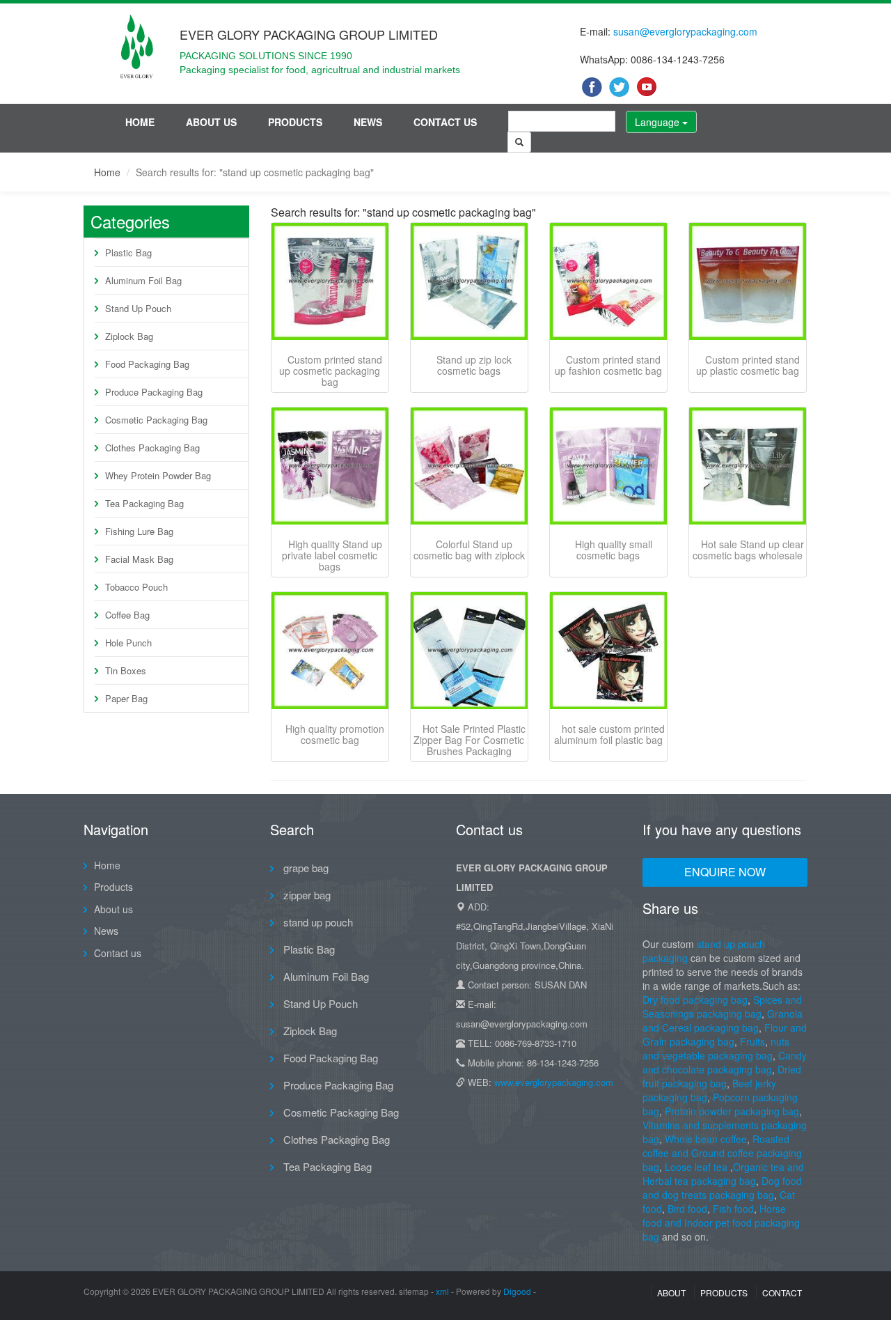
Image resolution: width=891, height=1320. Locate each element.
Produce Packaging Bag (154, 391)
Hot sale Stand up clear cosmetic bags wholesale (748, 549)
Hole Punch (128, 642)
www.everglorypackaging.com (553, 1082)
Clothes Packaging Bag (152, 447)
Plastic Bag (128, 252)
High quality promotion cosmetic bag (334, 734)
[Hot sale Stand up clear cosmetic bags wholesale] (747, 466)
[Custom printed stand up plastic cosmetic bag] (747, 281)
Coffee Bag (127, 614)
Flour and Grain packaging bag (724, 1034)
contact (782, 1292)
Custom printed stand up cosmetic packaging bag (330, 370)
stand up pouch (317, 922)
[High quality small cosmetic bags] (608, 466)
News (368, 122)
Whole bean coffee (706, 1139)
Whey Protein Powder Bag (158, 475)
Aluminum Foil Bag (143, 280)
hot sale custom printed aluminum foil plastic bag (609, 734)
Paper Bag (126, 698)
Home (140, 122)
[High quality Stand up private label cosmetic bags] (329, 466)
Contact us (445, 122)
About (671, 1292)
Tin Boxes (125, 670)
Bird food (687, 1209)
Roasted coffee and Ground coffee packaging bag (722, 1153)
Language (658, 122)
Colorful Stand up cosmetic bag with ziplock (469, 549)
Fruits (752, 1041)
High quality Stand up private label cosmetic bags (332, 555)
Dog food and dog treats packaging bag (722, 1188)
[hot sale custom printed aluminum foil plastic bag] (608, 650)
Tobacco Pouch (136, 586)
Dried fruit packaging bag (721, 1076)
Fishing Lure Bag (139, 531)
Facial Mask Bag (139, 559)
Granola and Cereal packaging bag (722, 1020)
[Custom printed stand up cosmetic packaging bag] (329, 281)
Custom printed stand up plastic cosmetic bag (748, 365)
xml (442, 1291)
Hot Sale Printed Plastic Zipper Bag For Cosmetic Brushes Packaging (469, 740)
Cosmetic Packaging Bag (156, 419)
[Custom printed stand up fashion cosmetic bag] (608, 281)
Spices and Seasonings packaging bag (722, 1006)
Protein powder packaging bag (732, 1111)
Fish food (733, 1209)
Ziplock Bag (129, 336)
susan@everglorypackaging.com (685, 31)
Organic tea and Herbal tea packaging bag (723, 1174)
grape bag (305, 867)
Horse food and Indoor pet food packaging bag (721, 1222)
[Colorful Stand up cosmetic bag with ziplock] (469, 466)
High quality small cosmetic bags (613, 549)
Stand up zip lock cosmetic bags (474, 365)
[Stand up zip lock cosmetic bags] (469, 281)
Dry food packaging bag (695, 1000)
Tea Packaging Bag (144, 503)
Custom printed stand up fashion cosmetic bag (608, 365)
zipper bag (306, 894)
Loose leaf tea (696, 1167)
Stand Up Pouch (138, 308)
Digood (517, 1291)
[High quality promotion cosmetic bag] (329, 650)
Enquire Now (725, 872)
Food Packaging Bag (147, 364)
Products (295, 122)
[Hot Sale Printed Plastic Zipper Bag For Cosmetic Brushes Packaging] (469, 650)
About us (211, 122)
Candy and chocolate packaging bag (724, 1062)
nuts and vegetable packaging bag (715, 1048)
